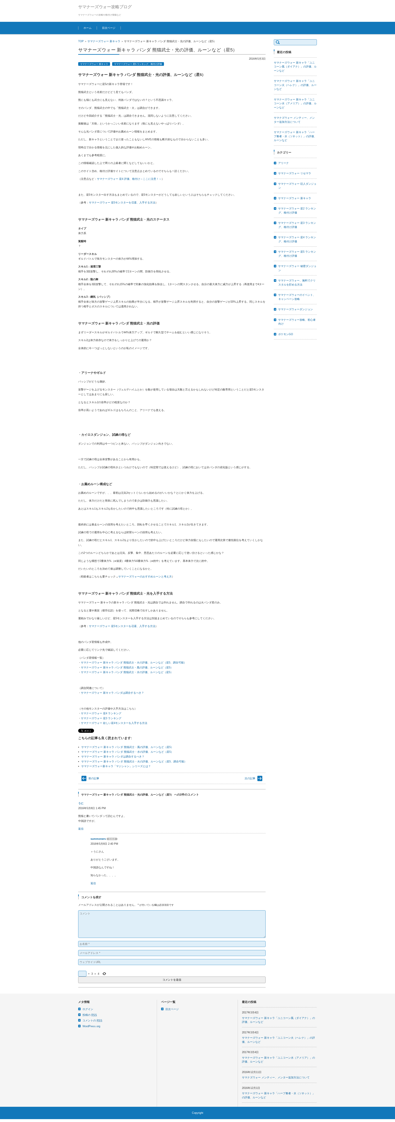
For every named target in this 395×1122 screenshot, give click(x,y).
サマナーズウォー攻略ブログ (105, 7)
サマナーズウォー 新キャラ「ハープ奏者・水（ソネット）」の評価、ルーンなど (295, 136)
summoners (98, 838)
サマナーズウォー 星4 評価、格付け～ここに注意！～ (129, 178)
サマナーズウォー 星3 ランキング (101, 718)
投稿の (89, 1014)
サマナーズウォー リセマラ (294, 173)
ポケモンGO (285, 334)
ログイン (87, 1009)
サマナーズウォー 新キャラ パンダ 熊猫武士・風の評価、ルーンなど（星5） (127, 667)
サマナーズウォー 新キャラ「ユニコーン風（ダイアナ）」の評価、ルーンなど (295, 66)
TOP (81, 41)
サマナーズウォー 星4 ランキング (101, 713)
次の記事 (250, 778)
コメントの (92, 1020)
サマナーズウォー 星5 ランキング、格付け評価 (138, 64)
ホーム (88, 27)
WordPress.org (91, 1026)
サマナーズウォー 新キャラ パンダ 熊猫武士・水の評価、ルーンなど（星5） (127, 672)
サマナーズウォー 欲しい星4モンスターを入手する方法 (114, 723)
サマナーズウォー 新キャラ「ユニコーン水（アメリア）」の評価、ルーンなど (295, 103)
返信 (81, 828)
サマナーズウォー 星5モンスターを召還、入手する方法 (122, 202)
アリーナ (283, 163)
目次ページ (108, 27)
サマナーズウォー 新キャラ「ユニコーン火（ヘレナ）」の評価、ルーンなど (295, 85)
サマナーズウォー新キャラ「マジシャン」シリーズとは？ (116, 766)
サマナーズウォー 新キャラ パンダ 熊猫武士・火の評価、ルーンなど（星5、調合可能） (133, 662)
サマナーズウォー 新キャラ (103, 41)
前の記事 (93, 778)
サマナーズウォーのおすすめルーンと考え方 (145, 576)
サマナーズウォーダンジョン (295, 309)
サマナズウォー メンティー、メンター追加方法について (276, 1077)
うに (81, 803)
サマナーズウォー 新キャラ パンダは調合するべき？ (112, 692)
